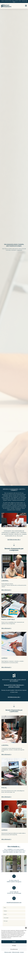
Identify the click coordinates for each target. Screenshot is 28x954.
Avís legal (22, 952)
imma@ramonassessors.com (14, 902)
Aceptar (14, 941)
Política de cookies (7, 952)
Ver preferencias (14, 949)
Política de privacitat (15, 952)
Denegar (14, 945)
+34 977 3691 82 (14, 892)
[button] (26, 928)
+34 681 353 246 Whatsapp (14, 893)
